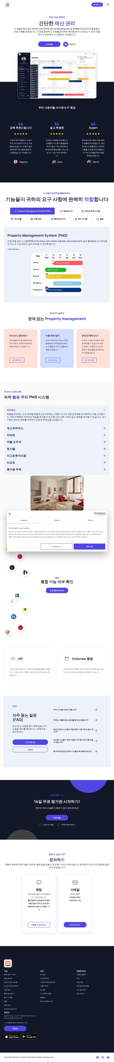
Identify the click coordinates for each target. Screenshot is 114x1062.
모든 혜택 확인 (17, 360)
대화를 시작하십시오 (39, 890)
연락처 (30, 714)
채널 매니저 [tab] (67, 211)
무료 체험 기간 (97, 5)
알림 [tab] (101, 219)
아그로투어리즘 (16, 456)
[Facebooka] (98, 1022)
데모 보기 (72, 44)
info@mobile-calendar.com (16, 987)
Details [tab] (57, 520)
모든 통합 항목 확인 (57, 555)
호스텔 (11, 449)
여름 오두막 (14, 442)
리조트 (11, 462)
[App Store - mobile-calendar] (12, 1001)
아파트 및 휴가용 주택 (47, 947)
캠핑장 (42, 962)
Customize (55, 546)
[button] (108, 4)
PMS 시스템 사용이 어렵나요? (65, 674)
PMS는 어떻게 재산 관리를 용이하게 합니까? (70, 685)
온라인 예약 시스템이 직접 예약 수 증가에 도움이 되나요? (73, 695)
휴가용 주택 (14, 469)
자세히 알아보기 (13, 249)
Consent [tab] (23, 520)
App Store (80, 958)
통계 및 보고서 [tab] (59, 219)
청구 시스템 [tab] (82, 219)
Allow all (89, 546)
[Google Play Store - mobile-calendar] (29, 1001)
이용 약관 (79, 947)
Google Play (81, 954)
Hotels (11, 410)
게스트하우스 (15, 428)
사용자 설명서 (81, 939)
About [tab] (90, 520)
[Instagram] (103, 1022)
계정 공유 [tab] (38, 219)
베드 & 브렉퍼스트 (46, 966)
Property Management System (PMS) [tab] (34, 211)
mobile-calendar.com (45, 1022)
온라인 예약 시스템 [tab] (92, 211)
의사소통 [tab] (17, 219)
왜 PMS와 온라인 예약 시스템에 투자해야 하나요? (72, 716)
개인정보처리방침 (82, 951)
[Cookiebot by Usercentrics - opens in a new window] (95, 513)
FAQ (78, 943)
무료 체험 (49, 44)
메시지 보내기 (75, 890)
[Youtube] (108, 1022)
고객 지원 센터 (30, 707)
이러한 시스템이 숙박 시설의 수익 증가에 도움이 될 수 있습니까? (73, 705)
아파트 (11, 435)
